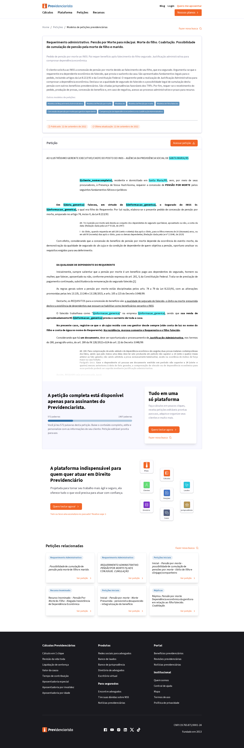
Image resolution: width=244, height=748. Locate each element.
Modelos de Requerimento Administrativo (65, 103)
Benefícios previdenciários (168, 653)
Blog (162, 6)
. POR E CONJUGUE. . (119, 568)
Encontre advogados (109, 691)
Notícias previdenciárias (111, 702)
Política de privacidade (166, 702)
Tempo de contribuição (55, 675)
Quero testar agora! (64, 506)
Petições (82, 12)
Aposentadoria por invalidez (58, 687)
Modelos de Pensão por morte (99, 103)
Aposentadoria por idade (56, 692)
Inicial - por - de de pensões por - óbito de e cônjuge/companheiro (172, 568)
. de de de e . (68, 568)
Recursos (99, 12)
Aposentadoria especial (55, 681)
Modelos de (120, 103)
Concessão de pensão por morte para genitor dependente (72, 111)
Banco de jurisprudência (111, 664)
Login (171, 6)
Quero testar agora (162, 430)
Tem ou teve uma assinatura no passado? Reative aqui (77, 514)
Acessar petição (182, 143)
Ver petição (82, 578)
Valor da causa (50, 670)
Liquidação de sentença (55, 664)
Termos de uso (162, 697)
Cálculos (47, 12)
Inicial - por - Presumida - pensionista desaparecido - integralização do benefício (121, 601)
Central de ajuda (163, 685)
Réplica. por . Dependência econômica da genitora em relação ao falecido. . (172, 601)
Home (45, 27)
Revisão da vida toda (53, 659)
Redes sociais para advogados (114, 653)
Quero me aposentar (189, 6)
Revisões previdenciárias (167, 659)
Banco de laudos (107, 659)
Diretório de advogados (111, 670)
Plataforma (65, 12)
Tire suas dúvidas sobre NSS (113, 697)
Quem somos (161, 680)
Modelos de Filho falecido (167, 103)
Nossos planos (186, 12)
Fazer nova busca (188, 28)
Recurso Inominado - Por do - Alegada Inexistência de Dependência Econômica (69, 601)
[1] (134, 281)
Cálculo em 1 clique (53, 653)
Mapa (157, 691)
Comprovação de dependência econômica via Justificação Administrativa (131, 111)
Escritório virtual (107, 675)
